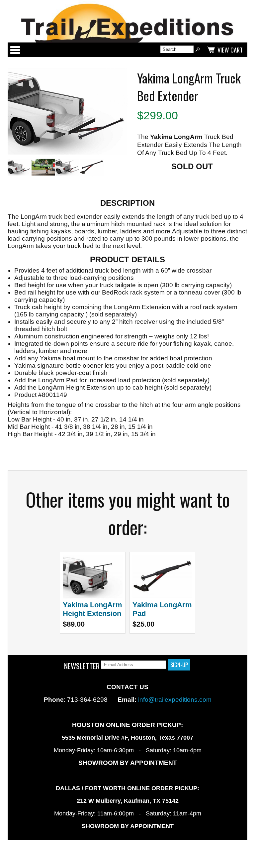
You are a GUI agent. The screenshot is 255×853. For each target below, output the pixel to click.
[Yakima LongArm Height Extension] (93, 596)
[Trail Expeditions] (127, 21)
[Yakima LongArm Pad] (162, 596)
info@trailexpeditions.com (175, 699)
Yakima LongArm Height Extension (92, 609)
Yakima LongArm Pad (162, 609)
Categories (15, 50)
